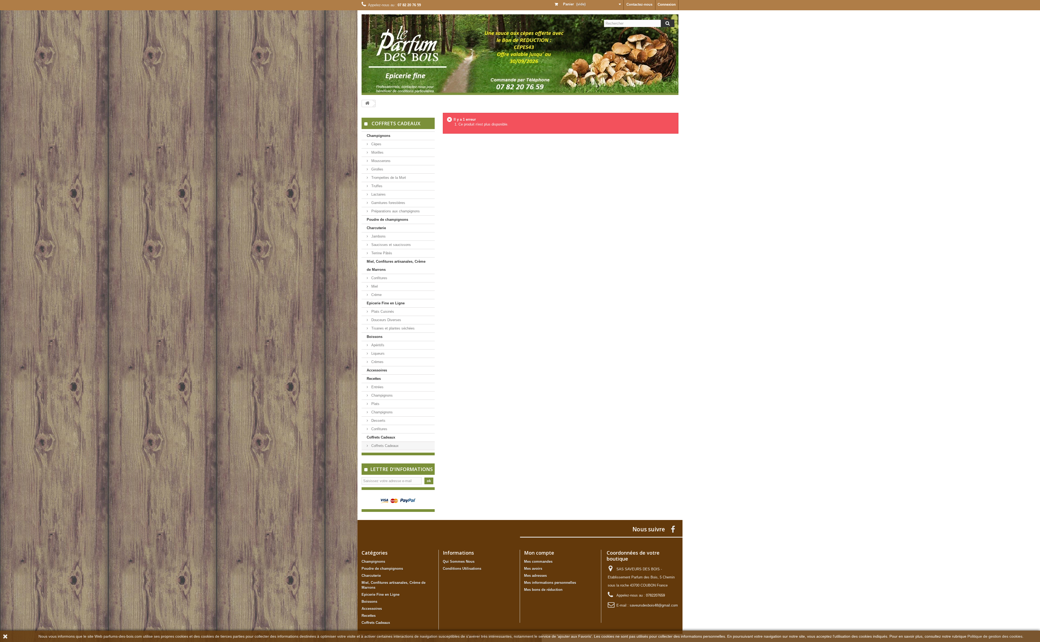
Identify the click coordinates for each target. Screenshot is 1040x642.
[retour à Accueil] (367, 103)
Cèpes (375, 144)
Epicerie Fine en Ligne (386, 303)
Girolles (376, 169)
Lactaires (378, 194)
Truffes (376, 186)
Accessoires (377, 370)
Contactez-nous (639, 4)
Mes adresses (535, 576)
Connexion (667, 4)
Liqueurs (377, 353)
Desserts (377, 421)
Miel (374, 286)
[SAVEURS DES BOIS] (520, 54)
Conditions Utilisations (462, 569)
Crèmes (377, 362)
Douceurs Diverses (385, 320)
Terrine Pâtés (381, 253)
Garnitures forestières (387, 203)
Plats (374, 404)
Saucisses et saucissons (390, 245)
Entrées (377, 387)
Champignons (378, 136)
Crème (376, 295)
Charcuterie (376, 228)
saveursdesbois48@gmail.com (654, 605)
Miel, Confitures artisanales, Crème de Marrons (396, 265)
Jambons (378, 236)
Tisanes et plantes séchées (392, 328)
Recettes (374, 379)
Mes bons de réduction (543, 590)
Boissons (374, 337)
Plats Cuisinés (382, 312)
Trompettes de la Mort (388, 178)
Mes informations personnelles (550, 583)
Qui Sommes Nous (458, 561)
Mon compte (539, 552)
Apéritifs (377, 345)
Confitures (378, 278)
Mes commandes (538, 561)
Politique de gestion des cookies (994, 636)
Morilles (377, 152)
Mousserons (380, 161)
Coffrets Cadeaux (381, 437)
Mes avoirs (533, 569)
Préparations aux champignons (395, 211)
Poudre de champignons (387, 220)
